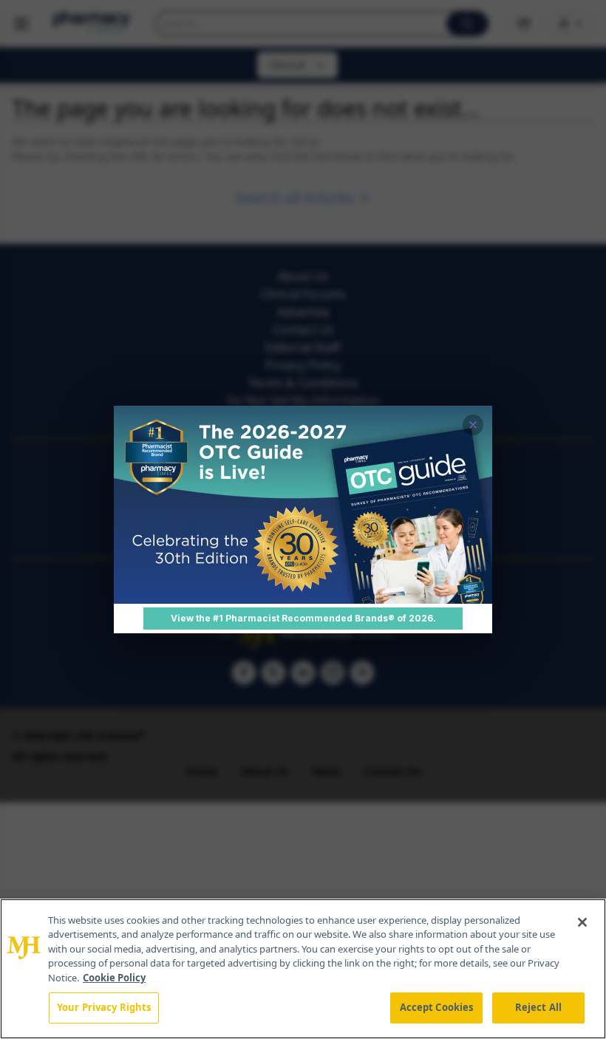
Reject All (538, 1007)
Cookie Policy (114, 977)
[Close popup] (473, 425)
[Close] (582, 922)
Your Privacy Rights (104, 1007)
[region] (303, 969)
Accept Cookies (437, 1007)
